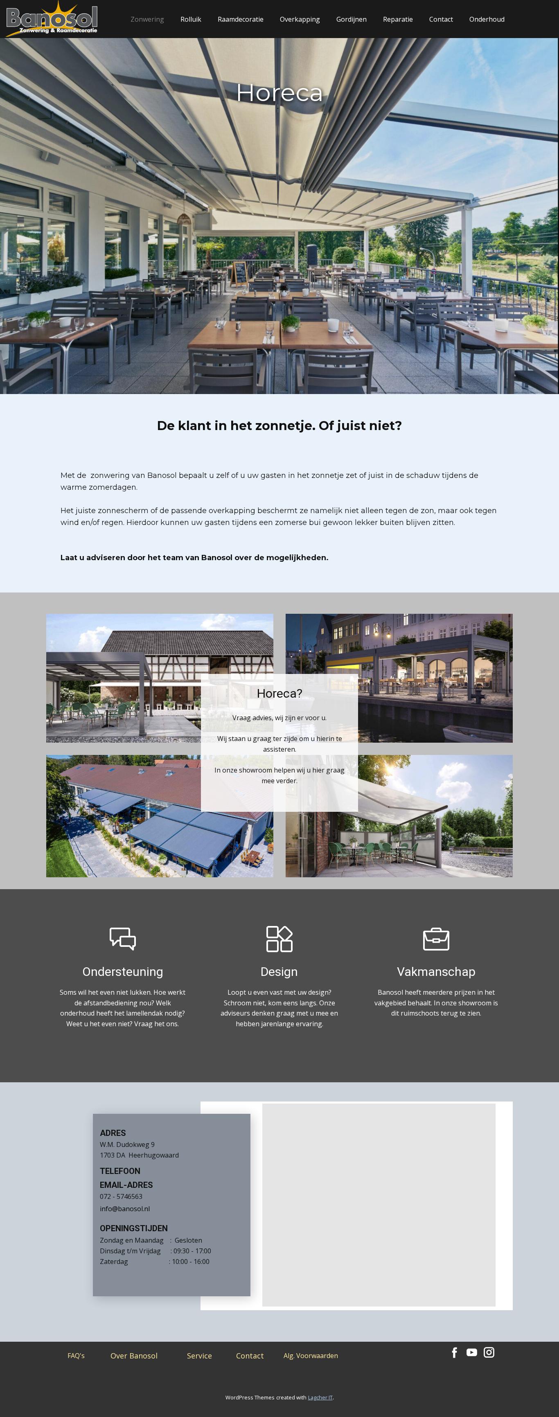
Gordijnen (351, 19)
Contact (441, 19)
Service (199, 1356)
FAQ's (76, 1355)
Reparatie (398, 19)
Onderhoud (487, 19)
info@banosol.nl (125, 1208)
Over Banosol (134, 1356)
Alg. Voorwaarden (311, 1355)
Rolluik (190, 19)
